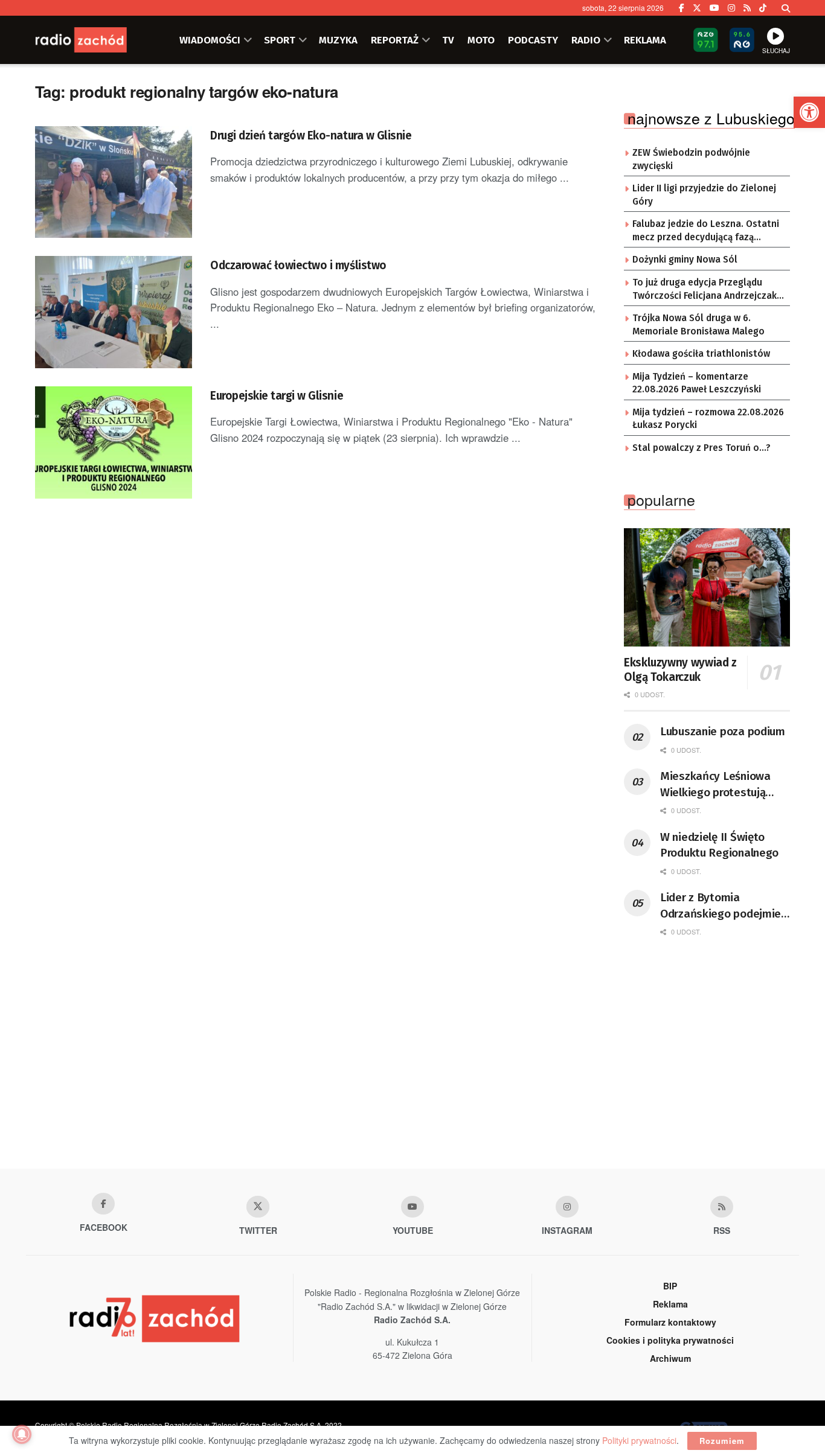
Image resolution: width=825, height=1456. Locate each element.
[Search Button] (786, 8)
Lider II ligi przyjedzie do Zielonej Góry (704, 195)
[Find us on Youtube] (412, 1207)
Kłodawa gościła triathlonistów (701, 353)
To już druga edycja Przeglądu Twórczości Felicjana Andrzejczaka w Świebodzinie (707, 289)
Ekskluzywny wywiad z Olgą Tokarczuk (680, 670)
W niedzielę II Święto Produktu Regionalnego (719, 845)
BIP (670, 1286)
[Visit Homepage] (95, 39)
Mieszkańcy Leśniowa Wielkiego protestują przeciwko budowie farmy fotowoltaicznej (725, 784)
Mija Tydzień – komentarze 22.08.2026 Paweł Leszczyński (696, 383)
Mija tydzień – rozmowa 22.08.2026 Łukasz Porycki (708, 419)
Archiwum (670, 1358)
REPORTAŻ (395, 40)
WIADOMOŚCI (209, 40)
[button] (809, 112)
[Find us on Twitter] (697, 8)
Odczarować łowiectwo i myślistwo (298, 265)
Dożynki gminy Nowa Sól (684, 259)
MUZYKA (338, 40)
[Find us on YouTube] (714, 8)
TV (448, 40)
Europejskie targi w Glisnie (276, 396)
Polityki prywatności (639, 1440)
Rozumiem (722, 1440)
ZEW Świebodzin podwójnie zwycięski (691, 159)
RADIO (585, 40)
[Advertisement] (412, 1072)
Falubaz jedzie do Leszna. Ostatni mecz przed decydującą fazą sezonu (705, 231)
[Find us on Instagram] (731, 8)
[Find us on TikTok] (762, 8)
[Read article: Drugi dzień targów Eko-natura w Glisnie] (113, 182)
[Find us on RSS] (747, 8)
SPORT (279, 40)
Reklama (670, 1304)
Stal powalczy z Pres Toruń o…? (701, 447)
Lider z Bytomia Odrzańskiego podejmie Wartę (720, 906)
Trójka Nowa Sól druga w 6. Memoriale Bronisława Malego (698, 325)
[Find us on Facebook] (681, 8)
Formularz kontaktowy (670, 1322)
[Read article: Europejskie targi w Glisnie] (113, 442)
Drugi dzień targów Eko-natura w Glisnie (310, 135)
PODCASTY (533, 40)
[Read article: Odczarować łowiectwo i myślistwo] (113, 312)
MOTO (481, 40)
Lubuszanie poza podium (722, 731)
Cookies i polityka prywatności (670, 1340)
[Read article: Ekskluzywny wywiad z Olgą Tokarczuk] (707, 587)
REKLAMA (645, 40)
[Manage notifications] (21, 1434)
